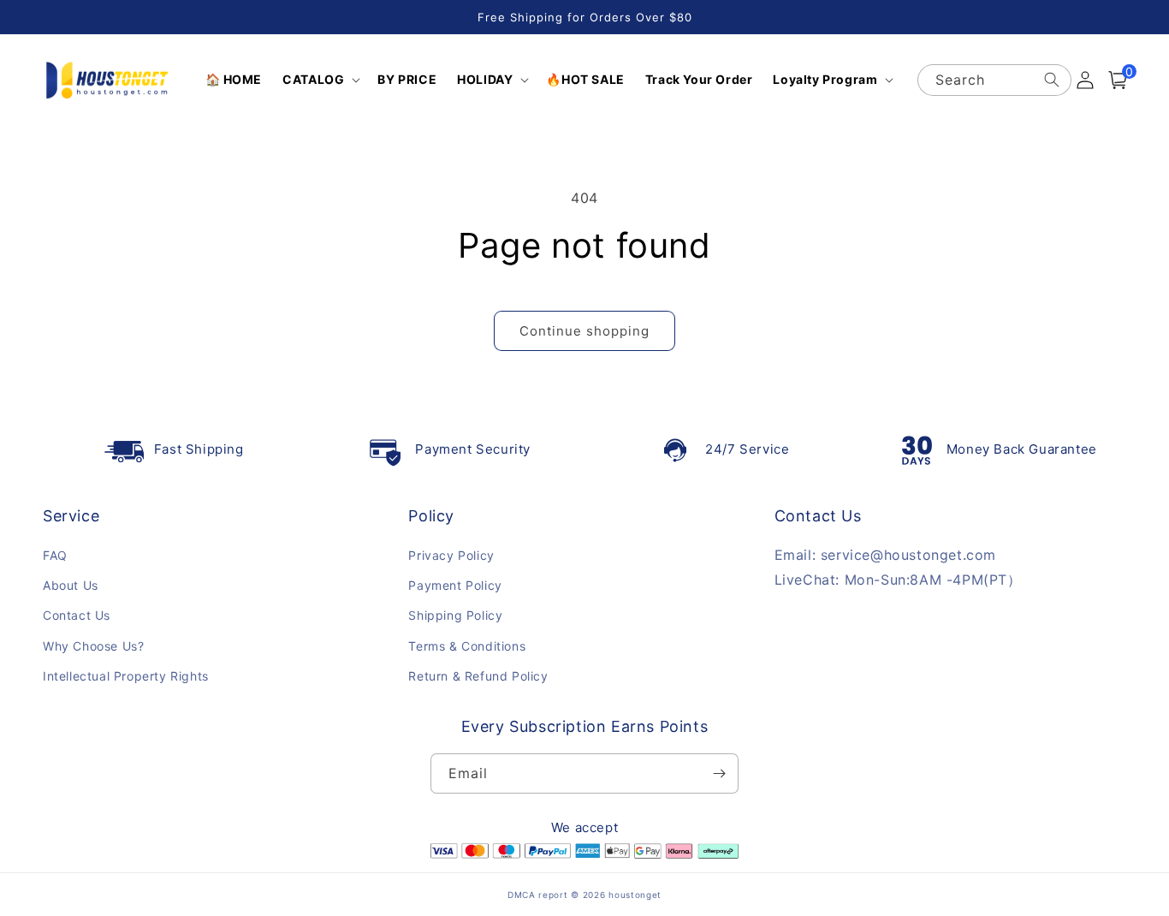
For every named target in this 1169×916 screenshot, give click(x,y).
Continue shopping (584, 331)
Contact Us (76, 615)
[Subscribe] (719, 773)
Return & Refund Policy (478, 676)
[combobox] (994, 80)
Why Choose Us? (93, 646)
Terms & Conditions (466, 646)
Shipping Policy (455, 615)
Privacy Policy (451, 555)
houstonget (635, 894)
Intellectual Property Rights (126, 676)
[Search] (1052, 79)
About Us (70, 585)
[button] (319, 80)
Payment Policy (454, 585)
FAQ (55, 555)
